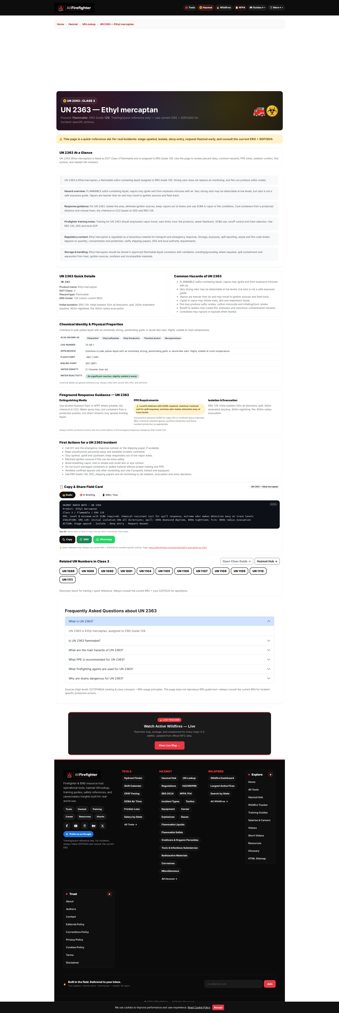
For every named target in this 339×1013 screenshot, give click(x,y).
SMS (86, 539)
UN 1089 (88, 571)
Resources (85, 816)
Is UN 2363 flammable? (84, 640)
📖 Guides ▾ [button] (256, 7)
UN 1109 (239, 571)
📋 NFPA (240, 7)
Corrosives (168, 863)
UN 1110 (258, 571)
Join (269, 983)
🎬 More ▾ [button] (275, 7)
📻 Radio (67, 494)
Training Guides (258, 812)
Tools (69, 809)
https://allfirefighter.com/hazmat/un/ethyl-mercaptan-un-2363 (178, 547)
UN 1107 (202, 571)
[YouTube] (75, 825)
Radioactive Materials (174, 855)
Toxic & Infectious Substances (180, 847)
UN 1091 (126, 571)
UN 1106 (183, 571)
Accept (218, 1007)
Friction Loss (132, 809)
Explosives (168, 816)
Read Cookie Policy (199, 1007)
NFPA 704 (186, 793)
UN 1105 (164, 571)
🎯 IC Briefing (87, 494)
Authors (71, 908)
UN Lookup (89, 24)
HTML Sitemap (257, 858)
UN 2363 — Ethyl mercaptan (117, 24)
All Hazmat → (169, 878)
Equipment (168, 809)
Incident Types (170, 801)
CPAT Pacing (132, 793)
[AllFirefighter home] (74, 8)
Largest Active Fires (223, 785)
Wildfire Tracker (258, 804)
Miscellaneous (170, 871)
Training (97, 809)
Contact (71, 916)
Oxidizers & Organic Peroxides (180, 840)
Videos (252, 827)
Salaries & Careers (259, 820)
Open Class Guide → (237, 561)
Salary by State (133, 816)
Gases (184, 816)
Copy (69, 539)
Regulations (169, 785)
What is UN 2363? (81, 621)
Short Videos (256, 835)
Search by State (220, 793)
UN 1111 (67, 579)
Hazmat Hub (169, 778)
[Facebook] (66, 825)
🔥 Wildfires (223, 7)
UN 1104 (145, 571)
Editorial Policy (75, 924)
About (69, 901)
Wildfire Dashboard (222, 778)
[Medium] (93, 825)
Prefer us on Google (78, 834)
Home (60, 24)
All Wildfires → (219, 801)
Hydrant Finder (133, 778)
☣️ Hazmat (205, 7)
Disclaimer (72, 962)
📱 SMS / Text (110, 494)
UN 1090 (107, 571)
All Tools (253, 789)
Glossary (253, 850)
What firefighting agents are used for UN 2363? (101, 669)
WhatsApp (106, 539)
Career (69, 816)
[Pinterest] (84, 825)
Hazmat (73, 24)
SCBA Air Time (133, 801)
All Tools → (130, 824)
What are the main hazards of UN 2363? (96, 650)
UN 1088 (68, 571)
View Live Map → (169, 745)
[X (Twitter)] (102, 825)
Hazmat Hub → (267, 561)
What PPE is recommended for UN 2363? (97, 659)
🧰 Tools (190, 7)
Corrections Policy (77, 931)
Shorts (100, 816)
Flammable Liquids (173, 824)
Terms (70, 954)
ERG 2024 (168, 793)
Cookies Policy (75, 947)
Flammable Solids (172, 832)
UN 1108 (221, 571)
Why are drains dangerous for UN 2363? (96, 678)
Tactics (190, 801)
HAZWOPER (189, 785)
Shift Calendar (132, 785)
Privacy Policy (74, 939)
